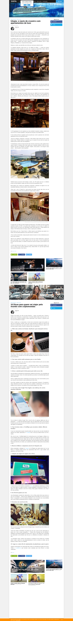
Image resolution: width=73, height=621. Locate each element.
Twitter (54, 24)
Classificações (44, 1)
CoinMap (28, 432)
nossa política (18, 620)
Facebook (54, 21)
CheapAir (27, 448)
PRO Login (60, 1)
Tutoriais (34, 1)
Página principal (13, 19)
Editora (16, 28)
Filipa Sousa (17, 27)
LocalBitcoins (18, 547)
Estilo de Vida (39, 1)
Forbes (13, 552)
